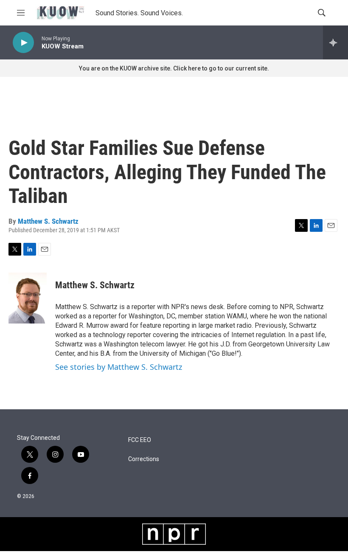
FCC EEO (139, 440)
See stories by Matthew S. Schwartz (118, 367)
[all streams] (335, 42)
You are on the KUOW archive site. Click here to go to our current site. (174, 68)
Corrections (143, 459)
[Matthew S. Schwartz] (27, 298)
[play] (23, 43)
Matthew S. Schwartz (48, 221)
